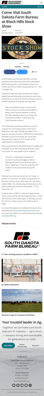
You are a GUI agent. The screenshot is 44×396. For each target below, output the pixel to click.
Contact (22, 356)
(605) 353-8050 (22, 375)
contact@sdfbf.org (22, 381)
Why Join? (35, 345)
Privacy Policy (33, 392)
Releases (26, 67)
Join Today (8, 345)
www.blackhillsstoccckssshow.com (26, 211)
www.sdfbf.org (10, 216)
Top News (18, 67)
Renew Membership (22, 345)
